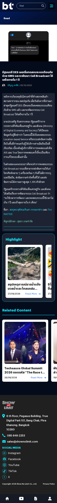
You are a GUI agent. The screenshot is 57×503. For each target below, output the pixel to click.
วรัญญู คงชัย (12, 85)
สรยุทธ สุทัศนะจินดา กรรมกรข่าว (26, 210)
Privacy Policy (49, 483)
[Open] (51, 6)
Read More (31, 294)
